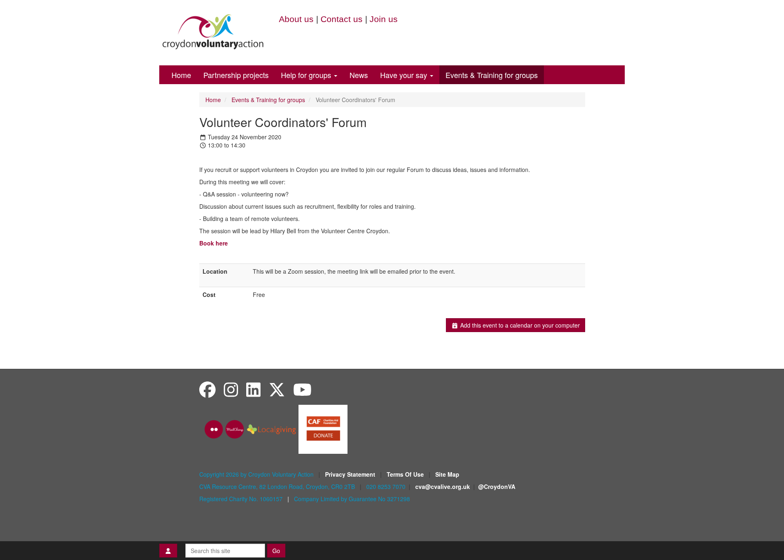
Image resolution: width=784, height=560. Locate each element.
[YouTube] (302, 389)
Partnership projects (236, 74)
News (359, 74)
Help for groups (307, 74)
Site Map (447, 474)
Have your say (404, 74)
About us (296, 19)
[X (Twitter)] (277, 389)
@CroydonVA (496, 486)
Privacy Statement (351, 474)
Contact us (342, 19)
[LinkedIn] (253, 389)
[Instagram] (231, 389)
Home (181, 74)
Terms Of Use (406, 474)
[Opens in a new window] (322, 428)
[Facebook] (207, 389)
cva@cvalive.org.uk (442, 486)
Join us (384, 19)
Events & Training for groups (491, 74)
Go (276, 551)
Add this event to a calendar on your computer (519, 325)
